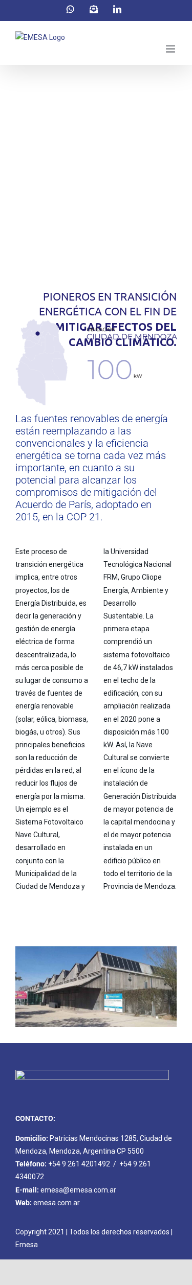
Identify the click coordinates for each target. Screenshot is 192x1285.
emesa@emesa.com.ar (78, 1190)
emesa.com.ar (56, 1203)
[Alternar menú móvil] (171, 48)
